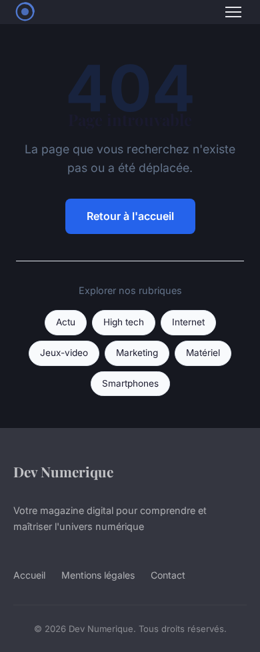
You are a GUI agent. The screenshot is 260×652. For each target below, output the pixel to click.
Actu (65, 322)
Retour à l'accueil (130, 216)
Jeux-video (64, 352)
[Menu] (233, 12)
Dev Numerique (63, 471)
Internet (188, 322)
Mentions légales (98, 575)
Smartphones (130, 383)
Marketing (137, 352)
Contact (168, 575)
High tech (123, 322)
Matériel (203, 352)
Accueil (29, 575)
